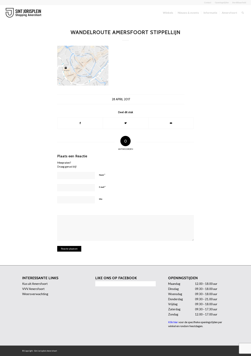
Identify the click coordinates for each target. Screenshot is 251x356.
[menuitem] (207, 2)
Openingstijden (222, 2)
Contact (207, 2)
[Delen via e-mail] (171, 123)
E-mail (102, 187)
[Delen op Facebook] (80, 123)
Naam (102, 174)
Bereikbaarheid (239, 2)
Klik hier (173, 322)
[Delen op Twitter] (125, 123)
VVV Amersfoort (33, 289)
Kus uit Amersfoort (35, 283)
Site (100, 199)
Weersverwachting (35, 294)
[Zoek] (242, 12)
